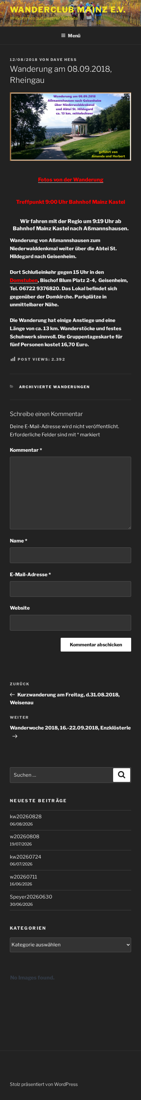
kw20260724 (25, 857)
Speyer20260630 (31, 897)
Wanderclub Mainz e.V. (68, 9)
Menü (74, 35)
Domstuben (24, 280)
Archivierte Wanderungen (54, 387)
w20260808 (24, 837)
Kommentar (26, 450)
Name (18, 541)
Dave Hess (63, 59)
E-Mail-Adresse (30, 575)
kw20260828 (26, 817)
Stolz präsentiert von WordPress (44, 1084)
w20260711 (23, 877)
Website (20, 608)
